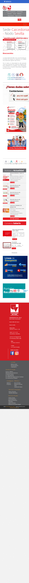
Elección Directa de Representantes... (15, 186)
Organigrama (14, 366)
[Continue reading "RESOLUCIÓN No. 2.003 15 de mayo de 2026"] (6, 177)
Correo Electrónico (12, 399)
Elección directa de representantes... (15, 200)
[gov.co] (7, 1)
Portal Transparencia (10, 11)
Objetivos (9, 383)
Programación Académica (11, 78)
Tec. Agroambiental (10, 375)
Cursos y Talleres (9, 371)
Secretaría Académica (14, 78)
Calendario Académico (18, 78)
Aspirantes (8, 163)
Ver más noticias (14, 218)
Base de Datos (17, 383)
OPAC (15, 385)
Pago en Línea (18, 15)
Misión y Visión (14, 364)
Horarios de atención (14, 407)
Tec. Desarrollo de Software (11, 378)
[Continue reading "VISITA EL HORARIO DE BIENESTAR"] (6, 211)
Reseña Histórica (14, 365)
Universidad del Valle (10, 406)
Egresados (18, 163)
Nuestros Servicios (18, 384)
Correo (14, 13)
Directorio (10, 13)
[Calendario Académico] (17, 74)
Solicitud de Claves (18, 387)
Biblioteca (19, 13)
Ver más (13, 248)
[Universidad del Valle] (14, 309)
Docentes (24, 163)
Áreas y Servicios (12, 391)
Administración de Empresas (12, 373)
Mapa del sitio (11, 15)
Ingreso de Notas (12, 403)
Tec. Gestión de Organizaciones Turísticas (14, 376)
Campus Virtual (11, 397)
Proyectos (9, 384)
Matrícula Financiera (12, 400)
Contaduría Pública (10, 374)
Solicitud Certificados (23, 78)
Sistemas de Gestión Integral (14, 404)
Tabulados (10, 401)
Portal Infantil (20, 11)
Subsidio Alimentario (13, 393)
